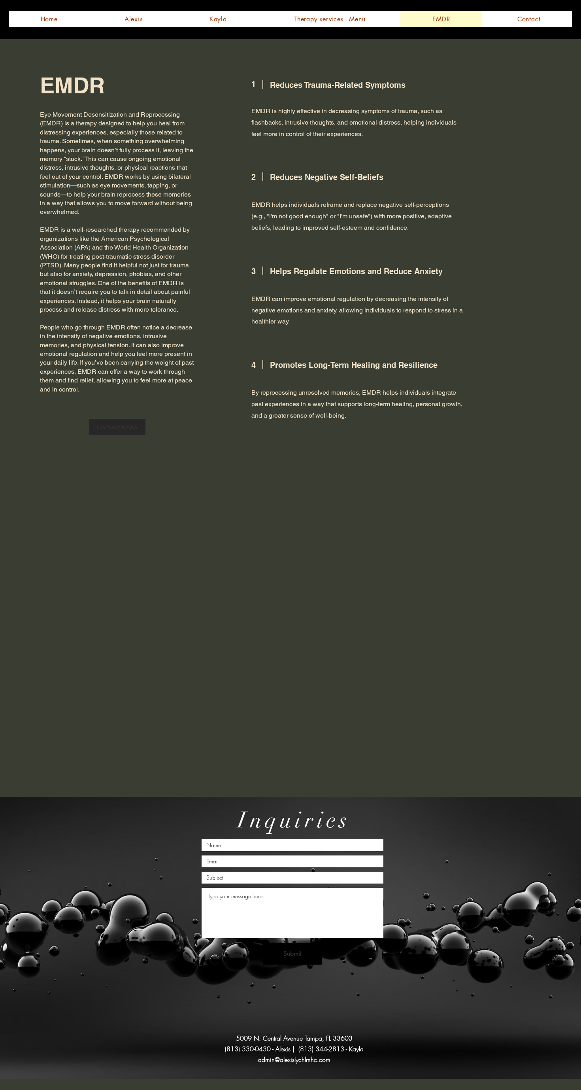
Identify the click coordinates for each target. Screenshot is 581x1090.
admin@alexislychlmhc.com (294, 1059)
